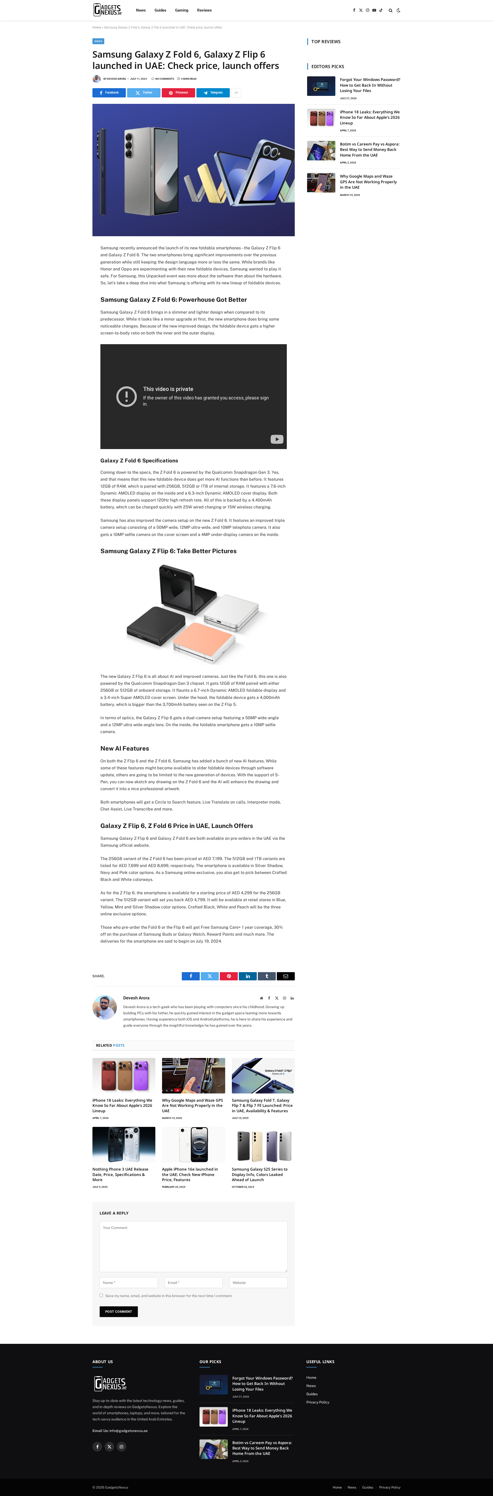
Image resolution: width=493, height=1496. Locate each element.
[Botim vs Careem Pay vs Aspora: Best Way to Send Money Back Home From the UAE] (321, 150)
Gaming (181, 10)
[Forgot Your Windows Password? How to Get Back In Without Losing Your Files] (321, 86)
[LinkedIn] (74, 284)
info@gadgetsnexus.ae (128, 1431)
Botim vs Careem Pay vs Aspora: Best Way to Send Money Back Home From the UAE (370, 149)
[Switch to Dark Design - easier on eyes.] (398, 10)
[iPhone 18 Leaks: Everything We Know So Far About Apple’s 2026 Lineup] (123, 1075)
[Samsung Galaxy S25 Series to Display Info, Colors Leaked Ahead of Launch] (263, 1144)
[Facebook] (74, 261)
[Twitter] (74, 273)
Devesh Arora (116, 78)
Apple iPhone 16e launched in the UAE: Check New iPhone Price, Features (190, 1174)
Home (96, 27)
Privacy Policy (317, 1402)
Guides (160, 10)
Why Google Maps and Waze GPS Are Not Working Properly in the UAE (192, 1105)
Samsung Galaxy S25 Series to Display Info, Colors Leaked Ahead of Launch (260, 1174)
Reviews (204, 10)
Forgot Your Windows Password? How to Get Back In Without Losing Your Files (370, 85)
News (141, 10)
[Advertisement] (354, 245)
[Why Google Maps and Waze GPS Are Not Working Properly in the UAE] (193, 1075)
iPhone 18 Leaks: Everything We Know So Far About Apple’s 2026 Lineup (122, 1105)
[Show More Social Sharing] (236, 92)
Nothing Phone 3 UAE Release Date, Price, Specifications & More (120, 1174)
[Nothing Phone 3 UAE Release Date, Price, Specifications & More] (123, 1144)
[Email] (74, 318)
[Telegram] (74, 307)
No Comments (164, 78)
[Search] (391, 10)
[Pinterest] (74, 295)
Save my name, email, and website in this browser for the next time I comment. (168, 1296)
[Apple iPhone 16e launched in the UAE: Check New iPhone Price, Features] (193, 1144)
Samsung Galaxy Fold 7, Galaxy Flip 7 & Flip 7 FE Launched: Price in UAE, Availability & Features (262, 1105)
